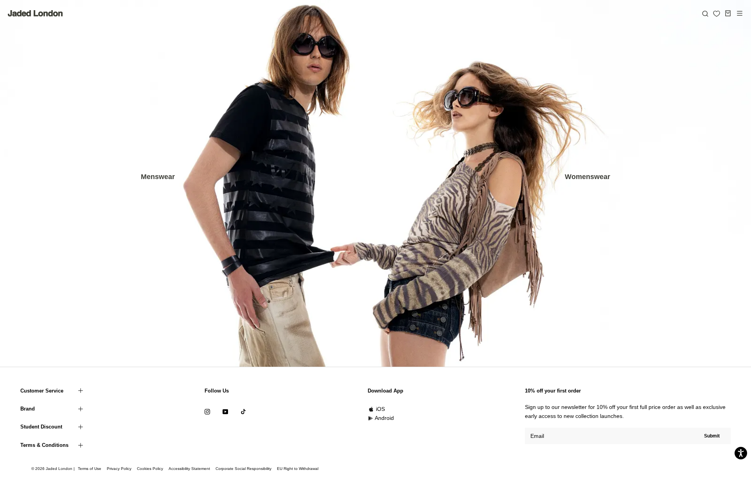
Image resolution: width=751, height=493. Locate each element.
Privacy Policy (119, 468)
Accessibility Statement (189, 468)
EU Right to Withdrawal (297, 468)
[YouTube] (225, 411)
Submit (712, 436)
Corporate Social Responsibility (243, 468)
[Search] (705, 13)
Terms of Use (89, 468)
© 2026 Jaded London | (53, 468)
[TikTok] (243, 411)
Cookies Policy (150, 468)
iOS (380, 409)
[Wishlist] (716, 14)
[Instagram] (207, 411)
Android (384, 418)
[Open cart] (727, 13)
